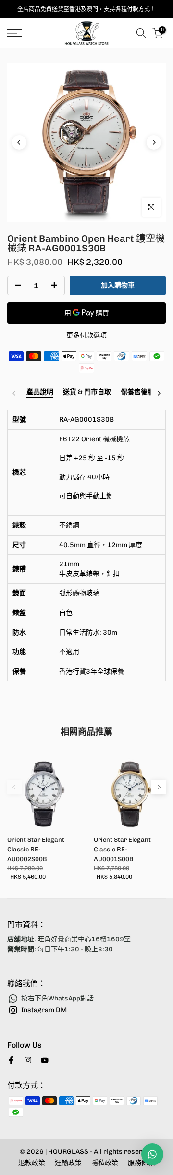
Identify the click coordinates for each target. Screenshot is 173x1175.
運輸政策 (68, 1163)
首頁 (13, 53)
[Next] (154, 142)
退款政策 (31, 1163)
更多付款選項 (86, 335)
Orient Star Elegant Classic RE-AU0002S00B (35, 849)
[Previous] (19, 142)
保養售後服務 (141, 392)
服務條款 (141, 1163)
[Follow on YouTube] (45, 1060)
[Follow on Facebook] (11, 1060)
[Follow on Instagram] (28, 1060)
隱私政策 (104, 1163)
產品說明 (39, 392)
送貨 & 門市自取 (87, 392)
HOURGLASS (69, 1152)
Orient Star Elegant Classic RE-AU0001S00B (122, 849)
